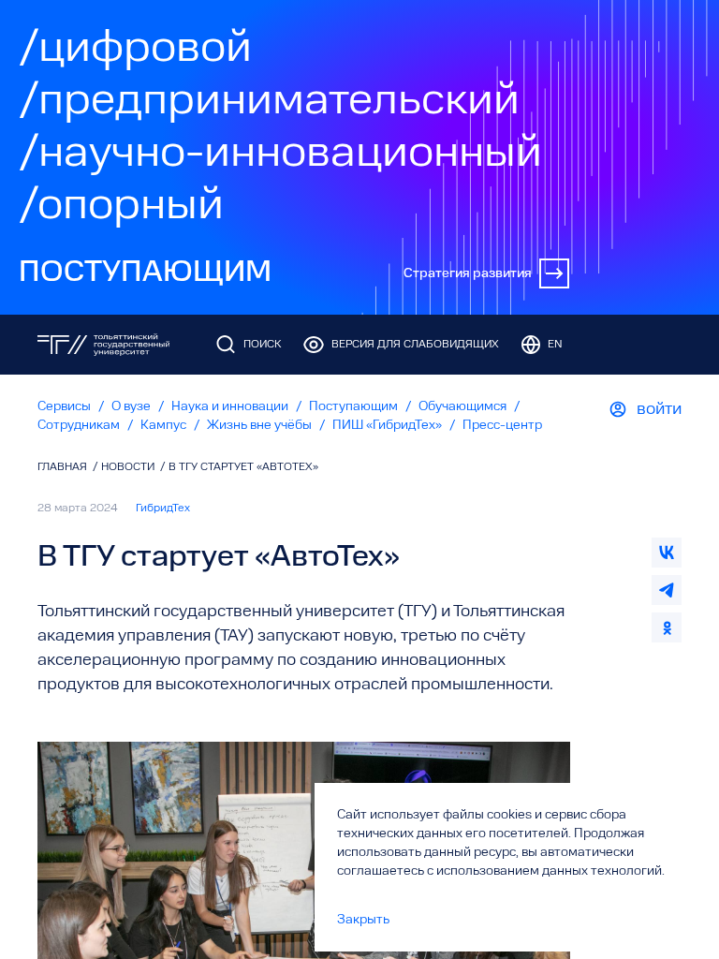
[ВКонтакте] (667, 553)
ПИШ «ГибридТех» (387, 425)
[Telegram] (667, 590)
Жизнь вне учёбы (259, 425)
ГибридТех (163, 508)
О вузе (131, 406)
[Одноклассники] (667, 627)
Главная (63, 467)
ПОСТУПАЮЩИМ (145, 273)
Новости (129, 467)
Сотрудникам (78, 425)
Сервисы (64, 406)
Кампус (163, 425)
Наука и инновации (229, 406)
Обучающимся (462, 406)
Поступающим (353, 406)
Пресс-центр (502, 425)
